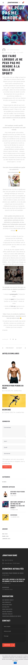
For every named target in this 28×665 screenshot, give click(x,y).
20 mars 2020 (8, 52)
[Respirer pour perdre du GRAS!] (14, 370)
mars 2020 (5, 536)
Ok (15, 662)
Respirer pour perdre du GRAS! (12, 387)
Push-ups (13, 306)
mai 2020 (5, 533)
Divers (21, 52)
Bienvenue (6, 410)
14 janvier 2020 (8, 412)
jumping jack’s (14, 294)
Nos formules (6, 602)
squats (12, 299)
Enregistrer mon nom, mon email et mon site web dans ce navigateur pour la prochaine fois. (13, 461)
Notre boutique (7, 605)
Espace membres (7, 612)
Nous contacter (7, 609)
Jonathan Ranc (14, 49)
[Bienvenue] (14, 400)
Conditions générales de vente (11, 616)
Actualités (5, 607)
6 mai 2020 (7, 390)
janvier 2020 (6, 538)
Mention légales (7, 614)
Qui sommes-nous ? (8, 600)
